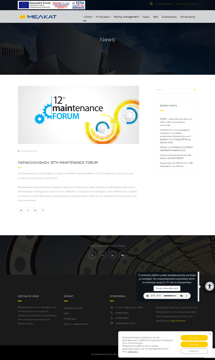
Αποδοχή (194, 337)
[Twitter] (21, 210)
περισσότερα (178, 320)
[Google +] (36, 210)
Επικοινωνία (188, 16)
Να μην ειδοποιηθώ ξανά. (167, 288)
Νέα (155, 16)
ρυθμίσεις (133, 351)
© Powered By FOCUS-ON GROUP (107, 354)
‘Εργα (146, 16)
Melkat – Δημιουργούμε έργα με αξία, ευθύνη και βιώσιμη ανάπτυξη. (176, 122)
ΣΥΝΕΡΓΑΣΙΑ (70, 319)
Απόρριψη (194, 344)
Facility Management (126, 16)
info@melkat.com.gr (186, 3)
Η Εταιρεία (103, 16)
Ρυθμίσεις (194, 351)
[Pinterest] (43, 210)
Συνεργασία (169, 16)
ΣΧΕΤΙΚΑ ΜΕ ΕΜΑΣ (73, 308)
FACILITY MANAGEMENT (76, 324)
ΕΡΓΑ (66, 313)
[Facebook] (28, 210)
